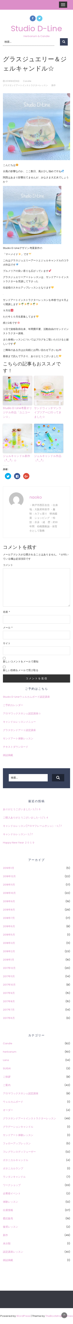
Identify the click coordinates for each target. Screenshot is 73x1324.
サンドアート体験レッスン (18, 738)
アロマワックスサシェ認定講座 (20, 1093)
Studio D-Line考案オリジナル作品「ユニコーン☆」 (17, 412)
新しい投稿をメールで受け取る (20, 670)
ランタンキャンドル (14, 1177)
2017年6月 (9, 1018)
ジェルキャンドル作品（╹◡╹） (47, 458)
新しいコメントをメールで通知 (20, 661)
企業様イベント (12, 1193)
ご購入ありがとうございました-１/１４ (25, 817)
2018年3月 (9, 943)
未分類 (7, 1243)
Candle (27, 81)
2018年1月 (8, 959)
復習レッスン (10, 1227)
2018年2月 (9, 951)
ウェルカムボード (13, 1102)
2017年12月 (9, 968)
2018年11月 (9, 884)
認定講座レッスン (13, 1252)
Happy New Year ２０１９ (19, 842)
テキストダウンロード (15, 747)
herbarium (9, 1052)
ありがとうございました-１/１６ (22, 809)
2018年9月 (9, 901)
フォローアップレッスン (17, 1143)
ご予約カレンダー (13, 705)
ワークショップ (12, 1185)
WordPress (23, 1316)
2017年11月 (9, 976)
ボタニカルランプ (13, 1168)
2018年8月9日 (12, 81)
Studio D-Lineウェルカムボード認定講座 (26, 697)
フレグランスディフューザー (19, 1152)
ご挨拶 (7, 1077)
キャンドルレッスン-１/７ (18, 834)
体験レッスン (10, 1202)
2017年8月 (9, 1001)
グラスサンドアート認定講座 (19, 730)
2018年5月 (9, 934)
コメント (8, 565)
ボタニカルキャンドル (15, 1160)
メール (7, 627)
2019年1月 (8, 868)
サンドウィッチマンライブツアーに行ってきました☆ (47, 412)
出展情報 (8, 1210)
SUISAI (7, 1068)
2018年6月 (9, 926)
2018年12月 (9, 876)
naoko (35, 497)
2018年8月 (9, 909)
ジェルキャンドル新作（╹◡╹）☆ (16, 458)
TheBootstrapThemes (59, 1316)
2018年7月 (9, 918)
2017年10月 (9, 985)
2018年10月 (9, 893)
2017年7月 (9, 1010)
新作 (53, 85)
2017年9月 (9, 993)
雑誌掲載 (8, 755)
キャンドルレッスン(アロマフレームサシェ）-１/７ (32, 826)
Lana (6, 1060)
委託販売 (8, 1218)
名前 (6, 612)
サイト (7, 643)
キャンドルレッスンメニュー (19, 722)
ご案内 (7, 1085)
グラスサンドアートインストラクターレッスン (25, 85)
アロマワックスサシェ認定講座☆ (22, 713)
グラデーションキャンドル (18, 1127)
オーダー (8, 1110)
